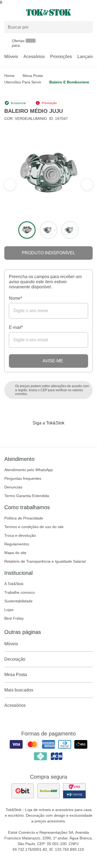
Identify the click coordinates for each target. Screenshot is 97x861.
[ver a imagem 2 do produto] (48, 230)
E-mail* (16, 327)
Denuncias (13, 487)
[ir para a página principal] (48, 12)
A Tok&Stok (13, 584)
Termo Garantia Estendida (26, 496)
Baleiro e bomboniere (69, 82)
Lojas (8, 609)
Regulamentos (16, 544)
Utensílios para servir (22, 82)
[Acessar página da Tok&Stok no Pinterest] (56, 434)
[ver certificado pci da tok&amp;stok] (74, 790)
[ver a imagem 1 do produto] (27, 230)
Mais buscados (18, 690)
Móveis (11, 56)
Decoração (14, 659)
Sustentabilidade (18, 601)
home (9, 75)
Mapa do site (15, 553)
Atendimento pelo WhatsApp (28, 470)
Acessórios (34, 56)
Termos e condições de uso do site (34, 527)
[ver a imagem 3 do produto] (70, 230)
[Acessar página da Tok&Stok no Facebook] (26, 434)
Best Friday (14, 618)
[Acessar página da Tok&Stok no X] (71, 434)
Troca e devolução (20, 535)
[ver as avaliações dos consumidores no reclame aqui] (48, 790)
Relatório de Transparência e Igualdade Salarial (45, 561)
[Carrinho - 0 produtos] (89, 12)
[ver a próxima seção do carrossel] (10, 184)
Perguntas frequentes (22, 478)
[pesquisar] (86, 27)
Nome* (15, 298)
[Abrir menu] (16, 12)
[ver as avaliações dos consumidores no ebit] (22, 790)
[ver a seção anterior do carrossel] (87, 184)
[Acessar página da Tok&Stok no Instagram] (41, 434)
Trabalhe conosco (19, 592)
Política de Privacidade (23, 518)
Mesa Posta (33, 75)
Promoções (61, 56)
